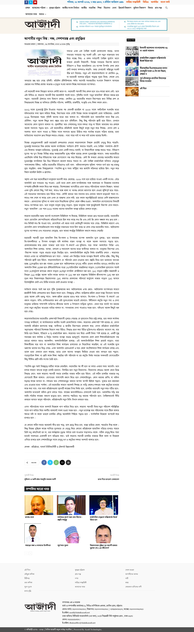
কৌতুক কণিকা (29, 574)
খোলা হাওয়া (129, 570)
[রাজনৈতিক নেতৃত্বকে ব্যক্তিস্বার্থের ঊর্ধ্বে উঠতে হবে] (104, 505)
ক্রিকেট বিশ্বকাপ (125, 7)
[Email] (62, 462)
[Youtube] (35, 2)
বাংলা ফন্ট (165, 2)
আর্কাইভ (154, 2)
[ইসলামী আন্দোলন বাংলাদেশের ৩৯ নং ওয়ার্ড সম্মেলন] (132, 51)
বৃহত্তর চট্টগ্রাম (54, 7)
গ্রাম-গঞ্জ (158, 7)
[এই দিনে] (132, 91)
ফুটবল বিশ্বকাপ (139, 7)
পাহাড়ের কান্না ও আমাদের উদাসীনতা (38, 545)
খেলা (114, 7)
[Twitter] (31, 2)
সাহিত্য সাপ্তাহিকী (133, 2)
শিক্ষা (100, 7)
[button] (166, 8)
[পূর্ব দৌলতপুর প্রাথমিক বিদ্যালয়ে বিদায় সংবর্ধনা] (132, 81)
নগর (76, 578)
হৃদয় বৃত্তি (27, 591)
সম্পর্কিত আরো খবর (37, 489)
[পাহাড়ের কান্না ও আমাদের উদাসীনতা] (39, 533)
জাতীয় (84, 7)
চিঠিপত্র (27, 578)
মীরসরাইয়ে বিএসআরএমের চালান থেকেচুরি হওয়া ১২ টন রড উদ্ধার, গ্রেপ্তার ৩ (153, 71)
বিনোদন (107, 7)
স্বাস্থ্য (127, 582)
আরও (41, 14)
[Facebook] (26, 2)
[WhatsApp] (56, 462)
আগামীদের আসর (131, 574)
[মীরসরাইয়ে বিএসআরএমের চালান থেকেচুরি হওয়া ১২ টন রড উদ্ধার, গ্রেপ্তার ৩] (132, 71)
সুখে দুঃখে (28, 586)
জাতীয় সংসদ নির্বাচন (70, 7)
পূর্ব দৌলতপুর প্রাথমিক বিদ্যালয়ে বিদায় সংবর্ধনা (153, 80)
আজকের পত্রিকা (39, 7)
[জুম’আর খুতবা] (72, 533)
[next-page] (30, 553)
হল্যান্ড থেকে (29, 517)
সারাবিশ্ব (92, 7)
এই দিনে (143, 88)
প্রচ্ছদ (27, 7)
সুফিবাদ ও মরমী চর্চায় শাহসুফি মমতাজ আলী (40, 479)
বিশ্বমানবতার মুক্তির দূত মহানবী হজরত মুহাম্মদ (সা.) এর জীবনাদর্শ (103, 546)
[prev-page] (26, 553)
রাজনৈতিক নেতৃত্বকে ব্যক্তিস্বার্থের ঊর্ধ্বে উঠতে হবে (103, 518)
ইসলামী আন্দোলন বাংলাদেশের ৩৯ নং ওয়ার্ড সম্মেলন (154, 49)
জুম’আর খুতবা (63, 545)
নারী (126, 578)
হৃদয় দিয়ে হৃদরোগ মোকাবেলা (108, 479)
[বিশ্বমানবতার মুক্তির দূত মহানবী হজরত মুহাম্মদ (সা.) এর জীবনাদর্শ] (104, 533)
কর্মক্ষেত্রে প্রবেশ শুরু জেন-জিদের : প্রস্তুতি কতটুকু (70, 518)
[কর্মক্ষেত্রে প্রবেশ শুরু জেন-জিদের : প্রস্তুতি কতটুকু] (72, 505)
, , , (95, 2)
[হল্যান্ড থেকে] (39, 505)
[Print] (68, 462)
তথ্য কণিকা (28, 582)
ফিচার (150, 7)
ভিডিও (145, 2)
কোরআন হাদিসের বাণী (133, 586)
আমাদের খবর (31, 14)
